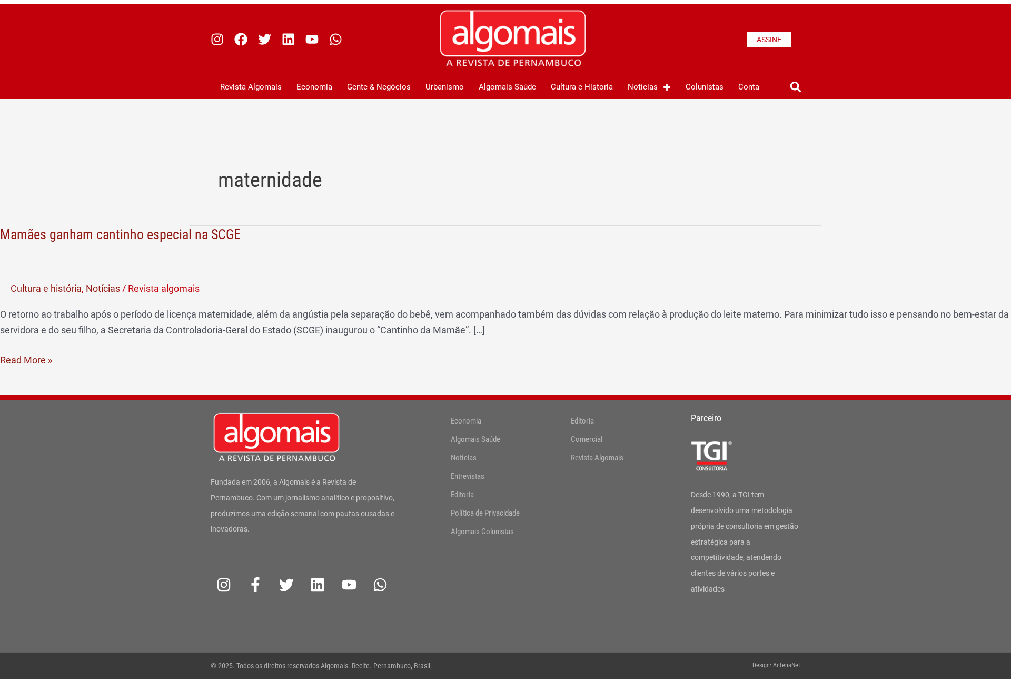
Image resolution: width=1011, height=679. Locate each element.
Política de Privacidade (485, 513)
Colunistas (704, 87)
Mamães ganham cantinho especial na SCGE (120, 234)
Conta (748, 87)
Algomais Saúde (507, 87)
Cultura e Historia (582, 87)
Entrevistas (467, 476)
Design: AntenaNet (776, 665)
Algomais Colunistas (482, 531)
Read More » (26, 359)
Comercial (586, 439)
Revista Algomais (251, 87)
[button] (795, 87)
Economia (314, 87)
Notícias (643, 87)
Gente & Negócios (379, 87)
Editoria (462, 494)
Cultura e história (46, 288)
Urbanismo (444, 87)
